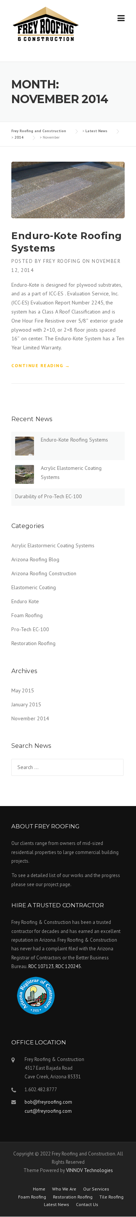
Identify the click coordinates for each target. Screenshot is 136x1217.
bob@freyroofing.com (48, 1102)
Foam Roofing (27, 615)
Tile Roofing (111, 1197)
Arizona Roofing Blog (35, 559)
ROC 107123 (41, 966)
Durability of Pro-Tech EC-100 (48, 496)
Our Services (96, 1189)
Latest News (56, 1204)
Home (39, 1189)
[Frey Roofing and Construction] (45, 23)
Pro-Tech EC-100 (30, 629)
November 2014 (30, 718)
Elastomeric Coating (33, 587)
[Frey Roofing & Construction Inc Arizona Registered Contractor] (36, 1001)
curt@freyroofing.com (48, 1111)
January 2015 (26, 704)
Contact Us (87, 1204)
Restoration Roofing (33, 643)
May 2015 (22, 690)
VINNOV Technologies (89, 1170)
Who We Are (64, 1189)
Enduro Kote (25, 601)
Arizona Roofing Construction (43, 573)
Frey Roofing (61, 261)
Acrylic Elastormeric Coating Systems (52, 545)
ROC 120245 (68, 966)
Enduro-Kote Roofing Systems (74, 439)
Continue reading (40, 365)
